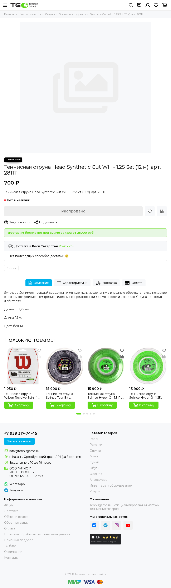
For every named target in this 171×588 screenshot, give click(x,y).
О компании (13, 552)
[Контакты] (139, 5)
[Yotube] (128, 525)
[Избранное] (150, 211)
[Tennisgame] (24, 5)
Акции (9, 505)
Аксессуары (99, 480)
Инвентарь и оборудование (111, 485)
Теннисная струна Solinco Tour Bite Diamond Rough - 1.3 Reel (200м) (61, 395)
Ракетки (96, 445)
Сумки (94, 462)
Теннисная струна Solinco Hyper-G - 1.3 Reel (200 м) (106, 395)
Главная (9, 14)
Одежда (96, 474)
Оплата (137, 283)
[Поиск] (131, 5)
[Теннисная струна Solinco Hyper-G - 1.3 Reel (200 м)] (106, 366)
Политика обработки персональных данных (37, 534)
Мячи (94, 456)
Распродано (73, 211)
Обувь (94, 468)
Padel (94, 439)
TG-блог (10, 546)
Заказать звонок (19, 441)
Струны (50, 14)
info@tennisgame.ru (24, 451)
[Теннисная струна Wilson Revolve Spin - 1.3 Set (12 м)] (23, 366)
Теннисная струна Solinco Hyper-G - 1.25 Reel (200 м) (145, 395)
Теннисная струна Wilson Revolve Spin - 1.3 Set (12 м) (22, 395)
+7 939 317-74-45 (20, 433)
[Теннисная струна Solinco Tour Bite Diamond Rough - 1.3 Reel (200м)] (64, 366)
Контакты (11, 557)
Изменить (66, 246)
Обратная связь (16, 522)
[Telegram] (105, 525)
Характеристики (75, 283)
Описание (41, 283)
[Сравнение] (162, 211)
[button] (78, 413)
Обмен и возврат (17, 517)
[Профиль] (147, 5)
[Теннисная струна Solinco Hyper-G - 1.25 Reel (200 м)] (148, 366)
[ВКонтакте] (94, 525)
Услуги (95, 491)
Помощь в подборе (18, 540)
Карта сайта (98, 574)
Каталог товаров (30, 14)
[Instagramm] (116, 525)
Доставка (110, 283)
